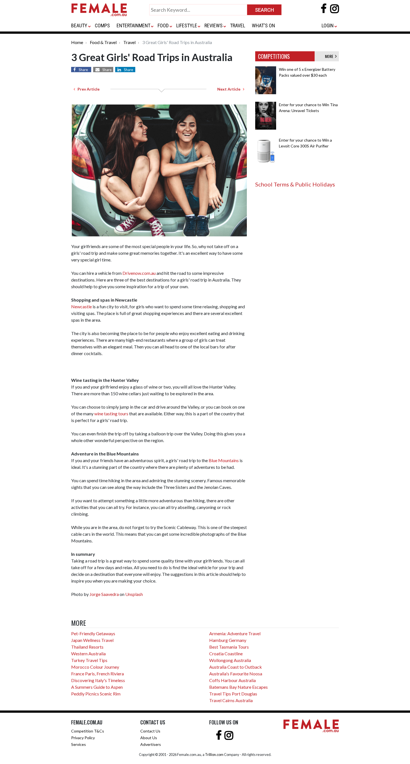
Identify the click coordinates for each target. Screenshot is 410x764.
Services (78, 744)
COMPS (102, 25)
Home (77, 42)
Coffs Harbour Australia (232, 680)
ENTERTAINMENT (133, 25)
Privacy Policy (83, 737)
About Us (148, 737)
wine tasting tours (111, 413)
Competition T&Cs (87, 731)
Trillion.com (214, 754)
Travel (129, 42)
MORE (330, 56)
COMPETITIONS (274, 56)
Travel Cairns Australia (231, 700)
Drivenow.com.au (139, 273)
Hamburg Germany (227, 640)
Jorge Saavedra (104, 594)
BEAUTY (79, 25)
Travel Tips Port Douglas (233, 693)
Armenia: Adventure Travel (235, 633)
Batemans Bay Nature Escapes (238, 687)
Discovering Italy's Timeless (98, 680)
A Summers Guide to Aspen (97, 687)
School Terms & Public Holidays (295, 184)
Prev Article (87, 89)
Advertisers (150, 744)
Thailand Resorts (87, 646)
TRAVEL (237, 25)
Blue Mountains (224, 460)
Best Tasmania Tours (229, 646)
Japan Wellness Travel (92, 640)
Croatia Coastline (226, 653)
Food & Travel (103, 42)
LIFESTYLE (186, 25)
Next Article (230, 89)
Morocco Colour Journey (95, 667)
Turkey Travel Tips (89, 660)
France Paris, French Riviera (97, 673)
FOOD (163, 25)
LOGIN (328, 25)
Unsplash (134, 594)
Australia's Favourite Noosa (235, 673)
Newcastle (81, 306)
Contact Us (150, 731)
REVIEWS (213, 25)
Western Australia (88, 653)
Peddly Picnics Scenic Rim (95, 693)
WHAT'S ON (263, 25)
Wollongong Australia (230, 660)
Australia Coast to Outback (235, 667)
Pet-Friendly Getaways (93, 633)
